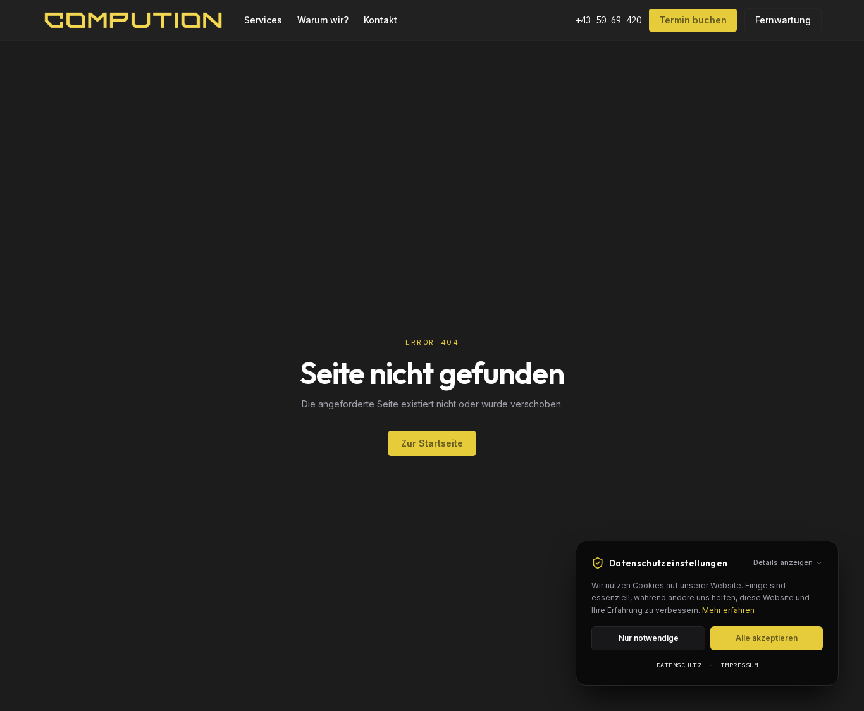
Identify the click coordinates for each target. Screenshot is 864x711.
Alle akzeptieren (767, 638)
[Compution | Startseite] (133, 20)
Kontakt (380, 20)
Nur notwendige (649, 638)
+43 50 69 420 (608, 20)
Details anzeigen (783, 562)
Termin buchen (693, 20)
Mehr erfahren (728, 610)
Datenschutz (679, 665)
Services (263, 20)
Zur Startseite (432, 443)
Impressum (739, 665)
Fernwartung (783, 20)
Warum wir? (323, 20)
